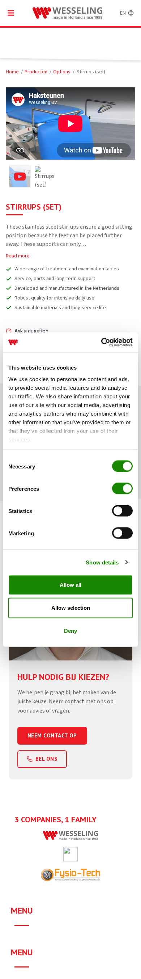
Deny (70, 631)
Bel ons (46, 758)
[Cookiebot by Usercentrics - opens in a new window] (101, 342)
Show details (102, 562)
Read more (18, 256)
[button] (20, 176)
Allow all (70, 585)
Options (61, 72)
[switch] (122, 488)
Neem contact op (52, 735)
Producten (36, 72)
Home (12, 72)
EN (123, 13)
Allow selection (70, 608)
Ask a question (31, 331)
